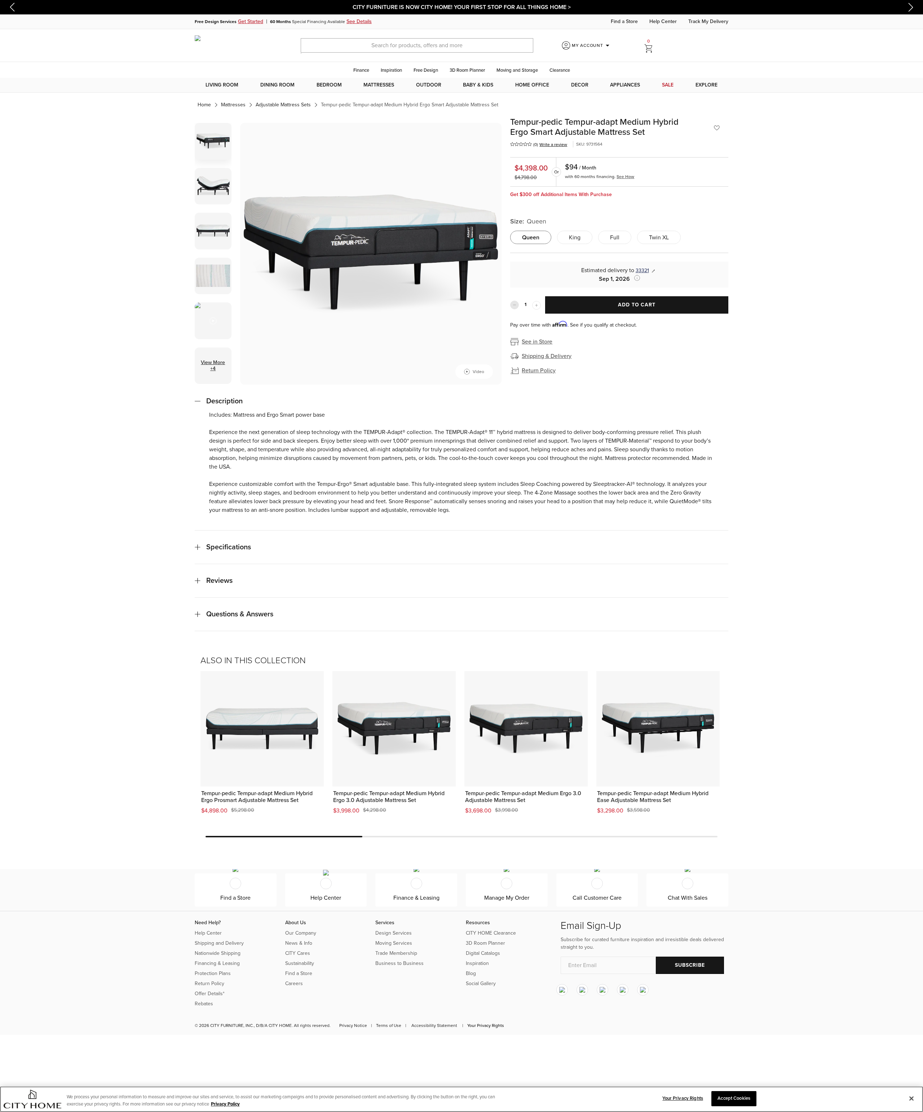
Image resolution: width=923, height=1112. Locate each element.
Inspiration (391, 70)
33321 (642, 270)
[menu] (461, 85)
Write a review (553, 144)
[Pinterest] (623, 990)
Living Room (222, 85)
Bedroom (329, 85)
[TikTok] (643, 990)
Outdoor (428, 85)
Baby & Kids (478, 85)
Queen (530, 237)
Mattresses (378, 85)
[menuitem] (222, 85)
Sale (668, 85)
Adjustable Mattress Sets (283, 105)
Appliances (625, 85)
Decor (579, 85)
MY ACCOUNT (592, 45)
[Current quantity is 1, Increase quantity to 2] (536, 305)
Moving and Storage (517, 70)
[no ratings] (521, 144)
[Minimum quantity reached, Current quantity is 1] (514, 305)
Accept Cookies (733, 1098)
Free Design (426, 70)
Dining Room (277, 85)
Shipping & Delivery (546, 356)
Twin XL (659, 237)
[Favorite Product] (717, 128)
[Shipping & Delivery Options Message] (635, 278)
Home (204, 105)
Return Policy (539, 370)
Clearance (559, 70)
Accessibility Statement (434, 1025)
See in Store (537, 341)
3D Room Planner (467, 70)
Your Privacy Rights (485, 1025)
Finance (361, 70)
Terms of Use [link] (388, 1025)
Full (614, 237)
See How (625, 176)
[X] (602, 990)
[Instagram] (562, 990)
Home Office (532, 85)
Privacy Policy (225, 1104)
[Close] (911, 1098)
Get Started (250, 21)
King (574, 237)
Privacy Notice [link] (353, 1025)
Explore (706, 85)
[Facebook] (582, 990)
